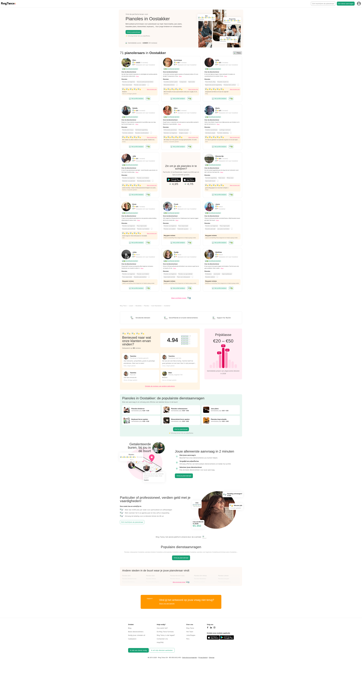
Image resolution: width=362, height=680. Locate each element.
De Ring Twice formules (165, 632)
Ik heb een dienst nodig (138, 650)
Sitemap (211, 657)
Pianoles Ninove (175, 578)
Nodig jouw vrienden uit (136, 635)
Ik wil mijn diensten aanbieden (162, 650)
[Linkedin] (211, 628)
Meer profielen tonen (179, 298)
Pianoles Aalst (150, 575)
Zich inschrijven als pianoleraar (323, 4)
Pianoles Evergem (223, 578)
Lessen (131, 305)
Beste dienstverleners (135, 632)
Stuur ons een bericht (166, 603)
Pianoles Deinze (151, 578)
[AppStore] (189, 180)
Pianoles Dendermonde (129, 578)
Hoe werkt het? (162, 628)
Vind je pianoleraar (133, 32)
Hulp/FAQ (160, 642)
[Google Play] (174, 180)
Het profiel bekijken (137, 98)
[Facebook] (207, 628)
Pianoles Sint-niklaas (200, 575)
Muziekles (138, 305)
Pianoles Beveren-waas (177, 575)
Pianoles (146, 305)
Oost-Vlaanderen (156, 305)
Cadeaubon (132, 639)
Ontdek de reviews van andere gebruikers (160, 386)
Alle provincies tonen (179, 582)
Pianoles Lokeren (223, 575)
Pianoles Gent (126, 575)
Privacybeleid (202, 657)
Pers (187, 639)
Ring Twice (123, 305)
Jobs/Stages (190, 635)
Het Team (189, 632)
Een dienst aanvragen (345, 4)
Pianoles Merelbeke (200, 578)
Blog (129, 628)
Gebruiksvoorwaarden (189, 657)
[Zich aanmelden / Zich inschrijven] (359, 4)
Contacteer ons (162, 639)
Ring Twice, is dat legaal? (166, 635)
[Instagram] (214, 628)
